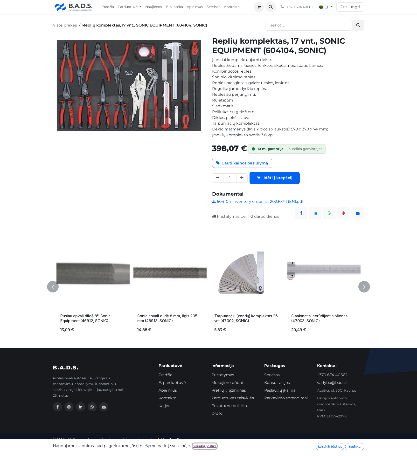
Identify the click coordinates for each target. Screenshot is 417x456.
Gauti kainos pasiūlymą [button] (245, 163)
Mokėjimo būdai (227, 382)
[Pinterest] (343, 213)
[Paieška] (358, 25)
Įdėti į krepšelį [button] (277, 178)
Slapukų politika (204, 446)
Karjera (165, 405)
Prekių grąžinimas (228, 390)
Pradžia (165, 375)
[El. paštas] (357, 213)
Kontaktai (168, 398)
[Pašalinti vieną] (217, 178)
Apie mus (168, 390)
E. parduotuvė (172, 382)
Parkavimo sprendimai (286, 398)
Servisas (272, 375)
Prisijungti (350, 7)
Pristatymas (222, 375)
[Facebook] (301, 213)
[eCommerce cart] (259, 7)
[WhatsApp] (329, 213)
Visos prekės (65, 25)
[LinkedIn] (315, 213)
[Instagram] (69, 406)
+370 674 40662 (332, 375)
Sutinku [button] (355, 446)
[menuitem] (108, 7)
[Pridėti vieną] (242, 178)
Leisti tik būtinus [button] (330, 446)
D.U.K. (216, 413)
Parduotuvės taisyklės (232, 398)
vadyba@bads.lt (332, 382)
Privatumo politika (229, 405)
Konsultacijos (277, 382)
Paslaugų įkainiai (280, 390)
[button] (271, 7)
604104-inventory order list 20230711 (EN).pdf (259, 201)
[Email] (103, 406)
